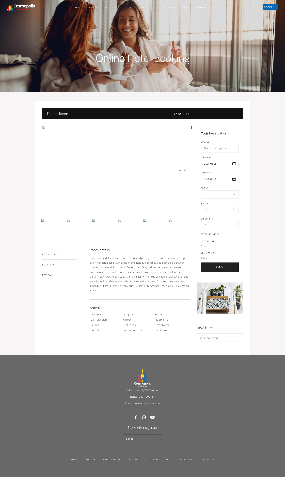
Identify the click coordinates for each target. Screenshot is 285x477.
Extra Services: (210, 234)
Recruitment (186, 459)
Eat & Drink (151, 459)
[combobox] (220, 194)
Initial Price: (209, 241)
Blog (169, 459)
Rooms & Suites (111, 459)
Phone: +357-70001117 (142, 396)
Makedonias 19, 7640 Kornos (142, 390)
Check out (207, 172)
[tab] (59, 254)
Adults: (206, 203)
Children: (207, 218)
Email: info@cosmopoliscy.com (142, 403)
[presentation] (59, 254)
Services (132, 459)
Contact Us (207, 459)
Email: (205, 142)
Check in (206, 157)
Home (74, 459)
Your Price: (208, 253)
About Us (89, 459)
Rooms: (205, 188)
